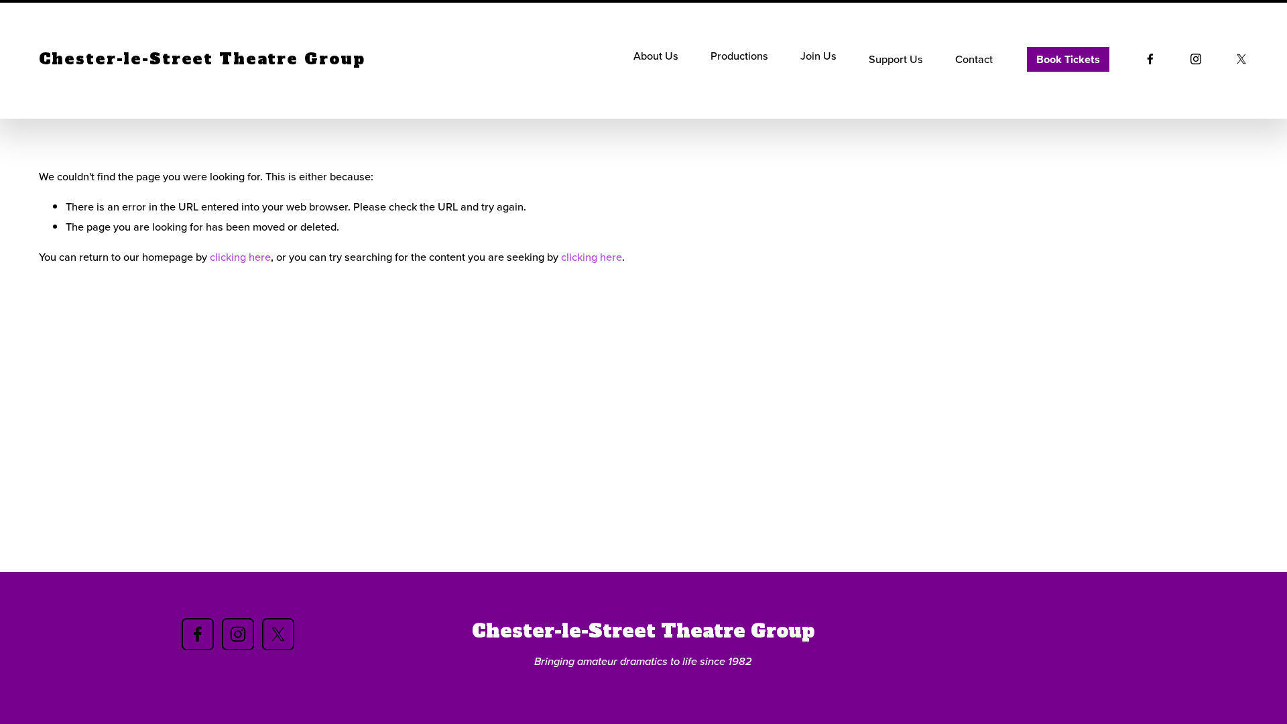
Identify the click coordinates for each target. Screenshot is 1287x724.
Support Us (896, 59)
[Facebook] (1150, 59)
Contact (974, 59)
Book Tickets (1068, 59)
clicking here (240, 257)
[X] (1241, 59)
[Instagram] (1196, 59)
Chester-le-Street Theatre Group (202, 59)
